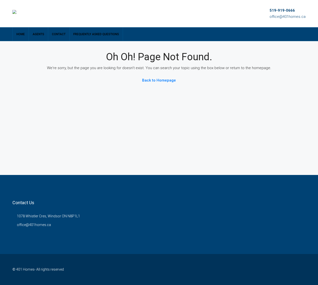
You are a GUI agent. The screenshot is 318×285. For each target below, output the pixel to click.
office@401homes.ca (288, 16)
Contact (59, 34)
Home (20, 34)
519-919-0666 (282, 10)
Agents (38, 34)
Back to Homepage (159, 80)
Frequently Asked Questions (96, 34)
